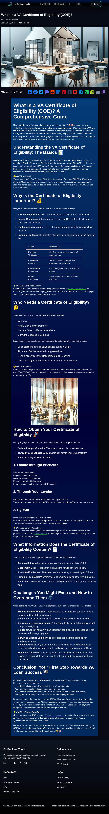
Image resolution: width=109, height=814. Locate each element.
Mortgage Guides (11, 782)
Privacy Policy (63, 778)
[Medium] (4, 763)
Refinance (60, 4)
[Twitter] (15, 763)
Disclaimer (61, 787)
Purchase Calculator (77, 288)
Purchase (45, 4)
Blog (78, 4)
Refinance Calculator (54, 715)
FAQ (5, 787)
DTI (70, 4)
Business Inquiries (11, 791)
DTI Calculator (40, 533)
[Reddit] (10, 763)
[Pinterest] (25, 763)
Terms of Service (64, 782)
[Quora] (20, 763)
